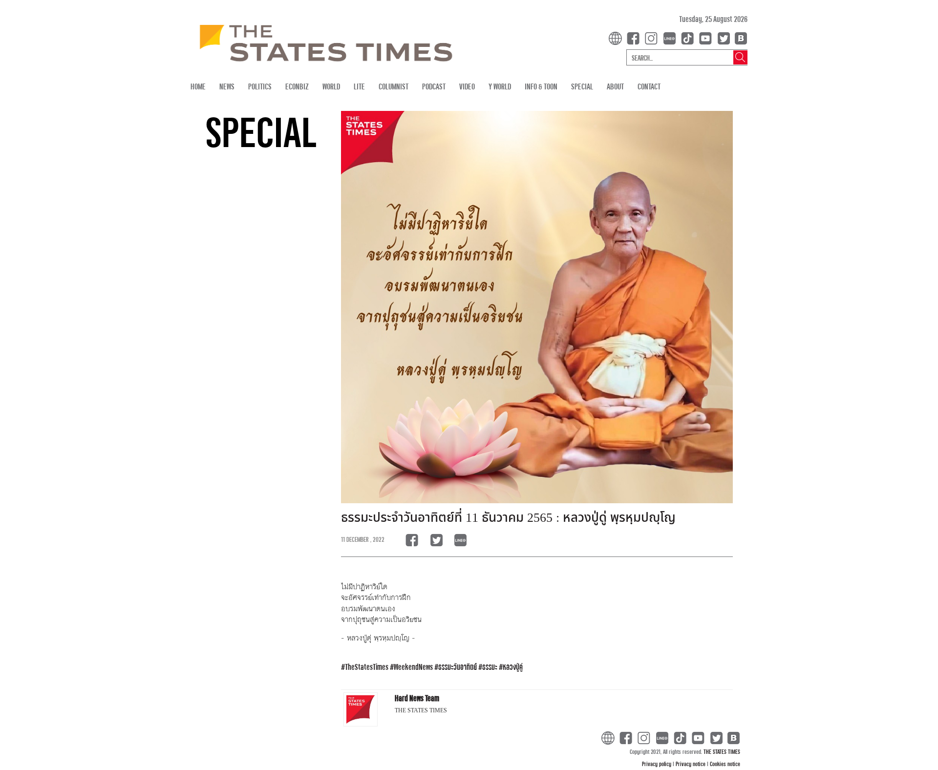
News (226, 86)
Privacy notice (691, 764)
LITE (359, 86)
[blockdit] (739, 37)
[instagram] (653, 37)
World (331, 86)
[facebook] (635, 37)
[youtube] (707, 37)
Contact (649, 86)
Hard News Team (417, 698)
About (615, 86)
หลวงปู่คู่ (513, 667)
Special (582, 86)
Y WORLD (500, 86)
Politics (260, 86)
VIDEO (467, 86)
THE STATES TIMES (722, 751)
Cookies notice (725, 764)
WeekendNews (413, 667)
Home (198, 86)
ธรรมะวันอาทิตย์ (457, 667)
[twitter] (723, 37)
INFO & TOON (541, 86)
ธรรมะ (489, 667)
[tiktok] (689, 37)
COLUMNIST (393, 86)
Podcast (434, 86)
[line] (671, 37)
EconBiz (297, 86)
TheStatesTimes (366, 667)
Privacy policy (657, 764)
